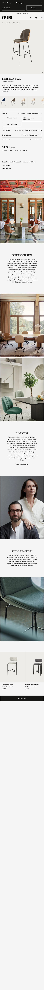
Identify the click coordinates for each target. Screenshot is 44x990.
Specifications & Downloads (11, 162)
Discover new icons (22, 13)
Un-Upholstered (12, 124)
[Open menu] (41, 17)
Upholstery (6, 165)
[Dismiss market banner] (40, 3)
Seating (4, 23)
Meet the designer (22, 464)
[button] (36, 17)
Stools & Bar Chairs (14, 23)
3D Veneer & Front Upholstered (28, 118)
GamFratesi (10, 81)
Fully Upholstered (12, 118)
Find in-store (6, 168)
